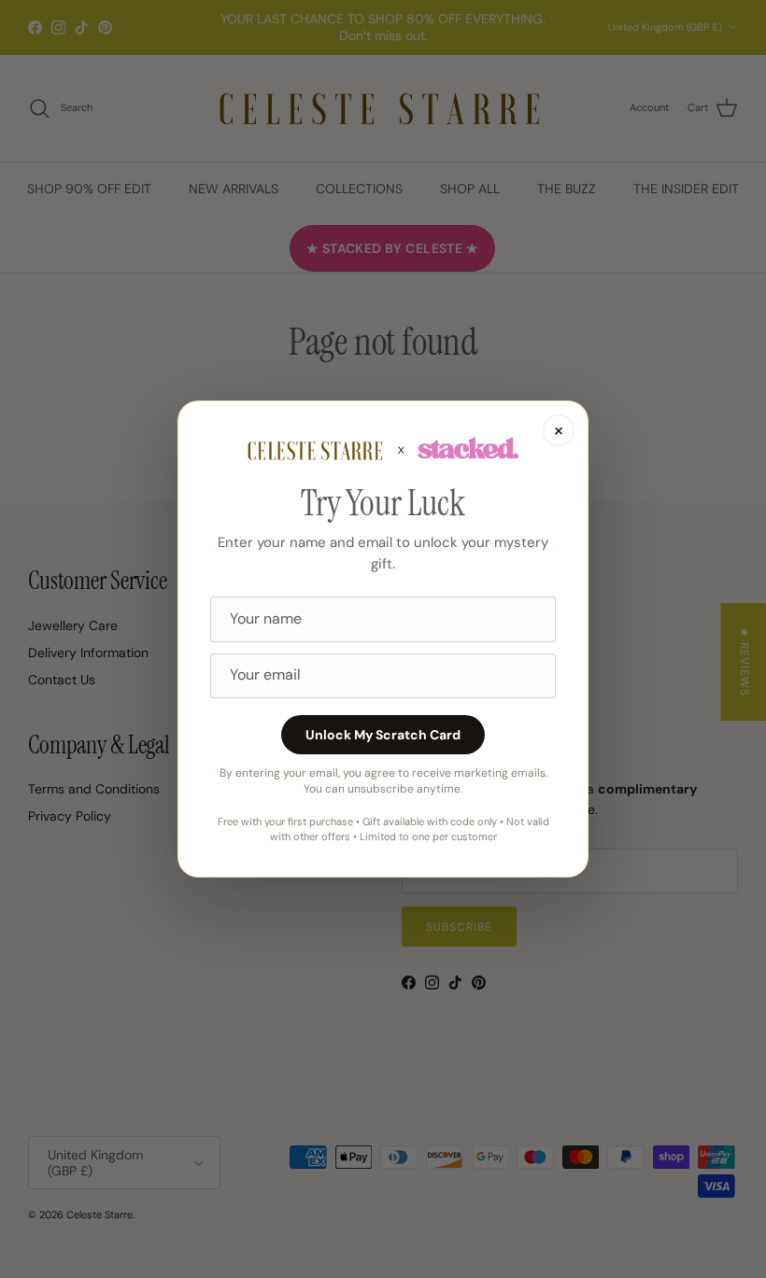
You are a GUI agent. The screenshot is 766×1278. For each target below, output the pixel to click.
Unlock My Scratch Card (383, 734)
